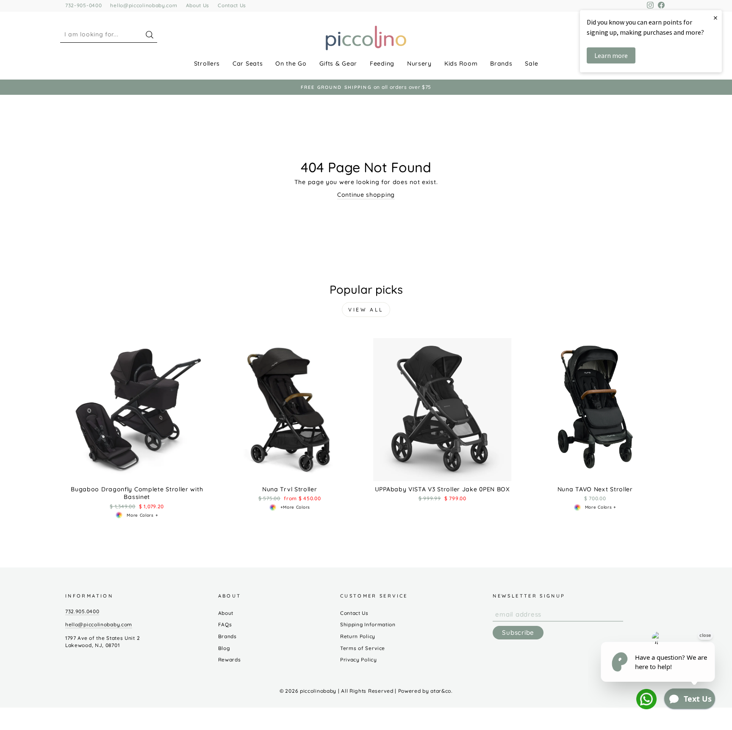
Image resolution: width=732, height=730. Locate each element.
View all (366, 309)
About (226, 613)
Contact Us (232, 5)
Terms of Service (362, 648)
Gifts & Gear (338, 63)
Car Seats (248, 63)
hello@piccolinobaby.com (143, 5)
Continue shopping (366, 194)
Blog (224, 648)
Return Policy (357, 636)
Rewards (229, 659)
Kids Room (460, 63)
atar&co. (441, 691)
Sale (531, 63)
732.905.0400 (82, 611)
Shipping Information (368, 624)
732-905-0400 (83, 5)
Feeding (382, 63)
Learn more (611, 55)
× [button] (715, 17)
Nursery (419, 63)
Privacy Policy (358, 659)
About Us (198, 5)
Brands (501, 63)
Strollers (207, 63)
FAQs (225, 624)
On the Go (290, 63)
